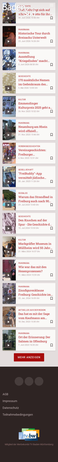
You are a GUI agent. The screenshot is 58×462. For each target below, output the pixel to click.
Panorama (23, 30)
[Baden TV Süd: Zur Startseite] (19, 9)
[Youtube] (39, 381)
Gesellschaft (25, 170)
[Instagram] (29, 381)
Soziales (22, 193)
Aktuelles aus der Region (32, 310)
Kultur (22, 100)
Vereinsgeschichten (29, 146)
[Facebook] (19, 381)
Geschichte (24, 76)
